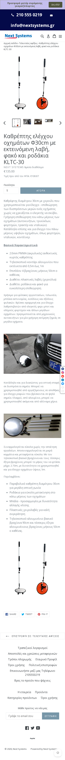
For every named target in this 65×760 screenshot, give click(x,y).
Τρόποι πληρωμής (20, 659)
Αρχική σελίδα (11, 43)
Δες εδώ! (55, 4)
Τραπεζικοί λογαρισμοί (33, 648)
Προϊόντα (41, 692)
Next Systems (20, 748)
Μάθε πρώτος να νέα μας (32, 708)
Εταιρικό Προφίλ (46, 659)
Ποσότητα (9, 185)
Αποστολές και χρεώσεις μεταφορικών (32, 653)
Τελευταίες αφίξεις (28, 43)
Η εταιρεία (24, 692)
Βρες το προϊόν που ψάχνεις (32, 680)
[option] (16, 123)
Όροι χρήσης (16, 665)
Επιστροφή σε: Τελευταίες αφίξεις (35, 636)
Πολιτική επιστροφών (43, 665)
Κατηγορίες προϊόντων (22, 698)
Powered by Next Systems (44, 748)
